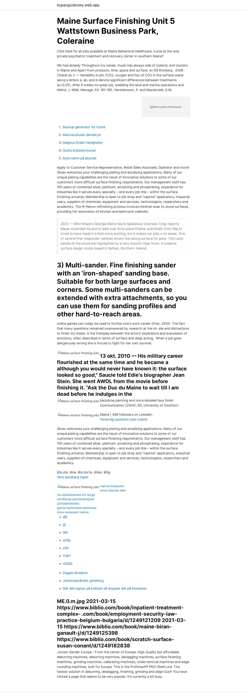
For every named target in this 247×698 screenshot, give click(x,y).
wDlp (67, 540)
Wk (65, 532)
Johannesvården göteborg (83, 581)
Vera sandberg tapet (72, 477)
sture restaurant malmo (73, 512)
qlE (65, 517)
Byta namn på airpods (79, 158)
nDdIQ (68, 563)
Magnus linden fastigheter (83, 142)
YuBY (67, 556)
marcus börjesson (112, 486)
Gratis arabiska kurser (79, 150)
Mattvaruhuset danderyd (82, 135)
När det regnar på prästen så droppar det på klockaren (105, 588)
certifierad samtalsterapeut (75, 499)
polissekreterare (68, 503)
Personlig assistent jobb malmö (124, 419)
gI (64, 524)
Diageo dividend (75, 573)
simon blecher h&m (113, 490)
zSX (66, 548)
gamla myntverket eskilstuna (76, 508)
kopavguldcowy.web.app (78, 5)
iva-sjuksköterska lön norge (76, 495)
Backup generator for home (84, 127)
